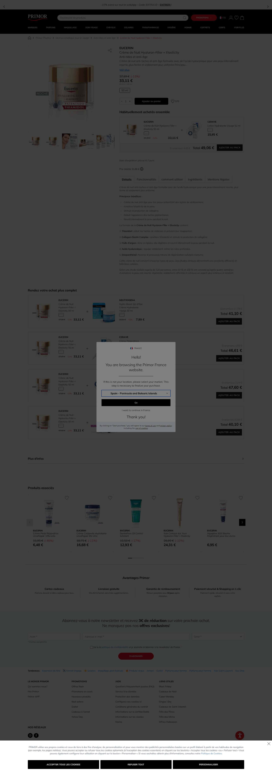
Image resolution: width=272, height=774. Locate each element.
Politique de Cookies (211, 753)
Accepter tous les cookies (63, 764)
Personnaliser (208, 764)
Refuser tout (136, 764)
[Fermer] (269, 744)
